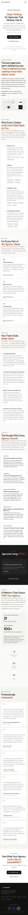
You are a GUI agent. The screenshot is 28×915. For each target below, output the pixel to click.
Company (19, 896)
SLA (23, 911)
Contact (9, 899)
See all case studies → (14, 578)
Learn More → (6, 571)
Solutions (3, 896)
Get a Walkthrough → (14, 41)
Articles (24, 896)
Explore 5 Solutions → (8, 275)
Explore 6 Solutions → (8, 297)
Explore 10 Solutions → (8, 320)
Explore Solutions (14, 876)
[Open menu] (25, 2)
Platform (8, 896)
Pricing (2, 899)
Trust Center (19, 911)
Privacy (2, 911)
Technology (13, 896)
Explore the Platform (14, 37)
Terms (6, 911)
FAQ (6, 899)
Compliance (13, 911)
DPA (26, 911)
